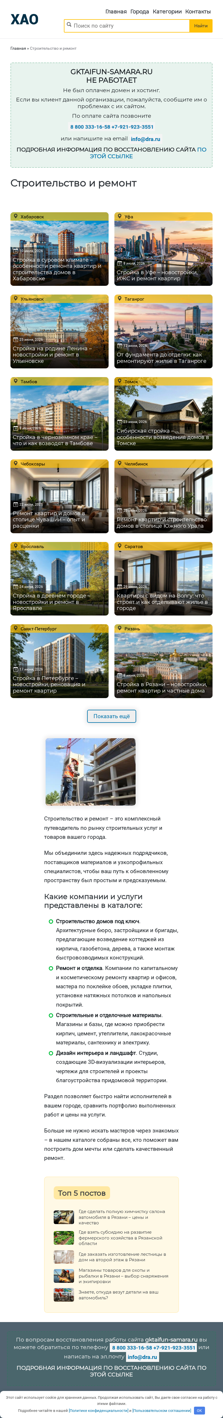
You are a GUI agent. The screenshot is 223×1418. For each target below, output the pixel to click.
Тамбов (28, 381)
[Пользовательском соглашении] (161, 1410)
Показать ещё (111, 716)
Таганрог (133, 299)
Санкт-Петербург (38, 628)
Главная (116, 11)
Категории (167, 11)
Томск (130, 381)
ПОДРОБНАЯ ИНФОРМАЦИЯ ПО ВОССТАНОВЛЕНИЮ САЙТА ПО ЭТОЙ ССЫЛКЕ (111, 1371)
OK (199, 1410)
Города (139, 11)
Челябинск (135, 463)
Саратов (133, 546)
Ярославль (31, 546)
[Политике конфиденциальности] (98, 1410)
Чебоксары (32, 463)
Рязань (131, 628)
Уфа (128, 216)
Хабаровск (31, 216)
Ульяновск (31, 299)
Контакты (198, 11)
